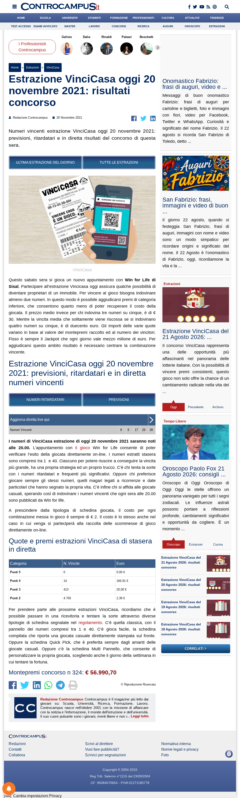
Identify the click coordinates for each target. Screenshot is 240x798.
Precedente (195, 407)
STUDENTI (94, 17)
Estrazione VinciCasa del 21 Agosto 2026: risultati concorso (181, 562)
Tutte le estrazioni (119, 162)
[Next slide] (157, 47)
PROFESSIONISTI (143, 17)
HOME (21, 17)
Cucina (218, 544)
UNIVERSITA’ (70, 17)
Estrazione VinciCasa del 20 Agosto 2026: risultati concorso (181, 584)
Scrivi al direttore (99, 744)
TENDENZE (217, 17)
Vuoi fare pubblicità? (102, 749)
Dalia (86, 37)
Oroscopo (192, 26)
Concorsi (119, 26)
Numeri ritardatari (45, 400)
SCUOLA (45, 17)
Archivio (217, 407)
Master (69, 26)
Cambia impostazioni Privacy (37, 796)
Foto (165, 755)
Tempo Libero (175, 421)
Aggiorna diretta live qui (29, 420)
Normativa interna (176, 744)
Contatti (15, 749)
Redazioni (17, 744)
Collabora (17, 755)
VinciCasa (52, 67)
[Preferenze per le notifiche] (8, 788)
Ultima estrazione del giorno (45, 162)
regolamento (90, 622)
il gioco (82, 447)
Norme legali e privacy (180, 749)
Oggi (173, 407)
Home (15, 67)
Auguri (168, 26)
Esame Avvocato (45, 26)
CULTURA (168, 17)
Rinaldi (106, 37)
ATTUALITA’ (192, 17)
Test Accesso (21, 26)
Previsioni (119, 400)
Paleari (127, 37)
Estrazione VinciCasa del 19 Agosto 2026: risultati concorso (181, 607)
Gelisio (67, 37)
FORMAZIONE (119, 17)
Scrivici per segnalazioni (105, 755)
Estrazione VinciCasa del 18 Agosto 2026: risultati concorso (181, 629)
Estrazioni (217, 26)
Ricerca (143, 26)
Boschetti (147, 37)
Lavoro (94, 26)
